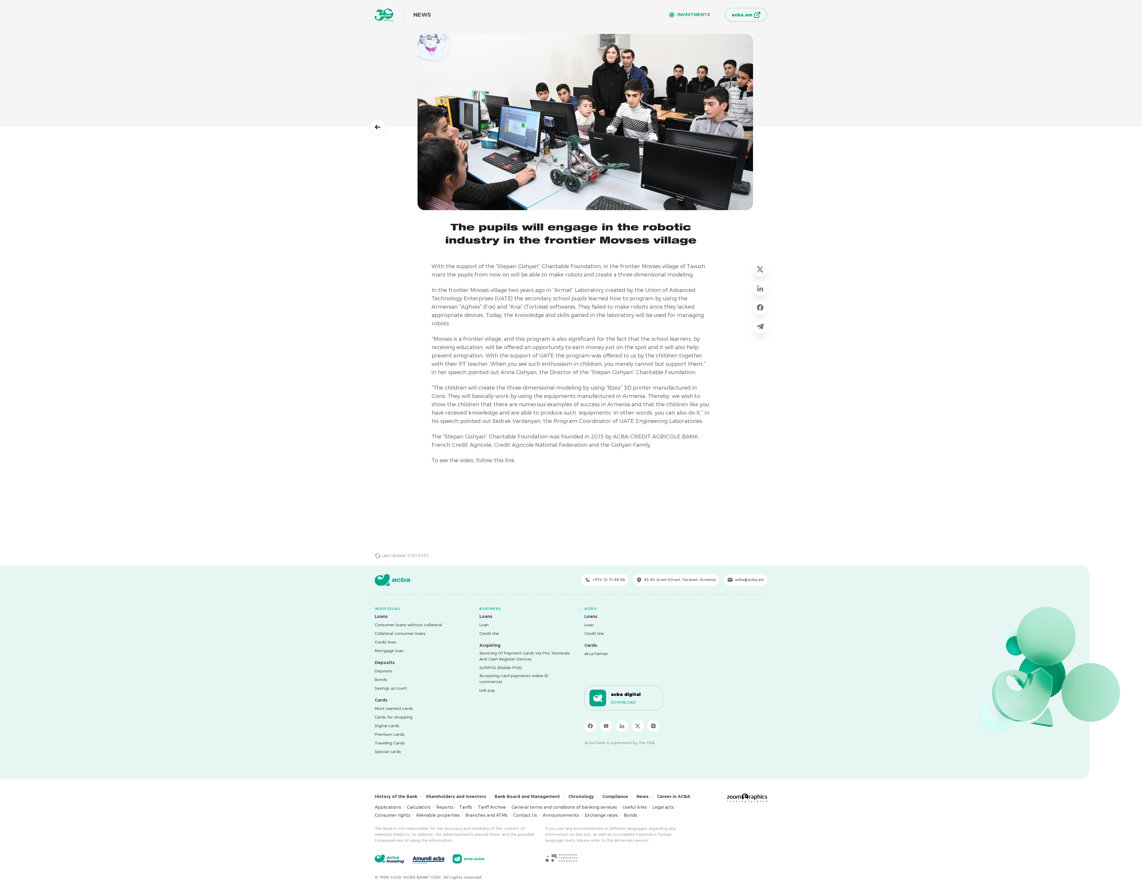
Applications (388, 807)
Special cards (388, 751)
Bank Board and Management (527, 796)
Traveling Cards (390, 743)
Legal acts (663, 807)
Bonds (381, 679)
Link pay (487, 690)
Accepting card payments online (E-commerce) (514, 678)
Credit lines (385, 642)
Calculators (419, 807)
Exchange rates (601, 815)
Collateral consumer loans (400, 633)
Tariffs (465, 807)
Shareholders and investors (456, 796)
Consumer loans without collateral (408, 624)
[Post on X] (760, 269)
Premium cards (389, 734)
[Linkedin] (622, 726)
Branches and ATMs (486, 815)
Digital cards (387, 725)
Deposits (383, 670)
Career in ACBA (673, 796)
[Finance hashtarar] (561, 857)
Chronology (581, 796)
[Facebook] (590, 726)
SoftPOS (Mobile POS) (500, 667)
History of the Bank (396, 796)
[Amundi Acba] (428, 859)
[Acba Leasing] (389, 858)
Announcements (561, 815)
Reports (445, 807)
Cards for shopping (393, 717)
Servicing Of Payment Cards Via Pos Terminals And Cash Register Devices (524, 656)
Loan (484, 624)
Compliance (615, 796)
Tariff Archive (492, 807)
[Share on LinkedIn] (760, 288)
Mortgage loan (389, 650)
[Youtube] (606, 726)
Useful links (635, 807)
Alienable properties (438, 815)
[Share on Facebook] (760, 307)
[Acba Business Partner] (468, 858)
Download (623, 702)
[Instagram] (653, 726)
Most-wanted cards (394, 708)
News (642, 796)
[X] (638, 726)
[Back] (377, 127)
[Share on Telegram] (760, 326)
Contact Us (525, 815)
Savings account (391, 688)
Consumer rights (392, 815)
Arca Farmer (596, 653)
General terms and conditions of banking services (564, 807)
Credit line (489, 633)
